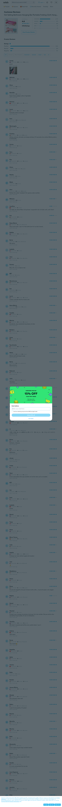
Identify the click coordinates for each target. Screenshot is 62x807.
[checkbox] (12, 411)
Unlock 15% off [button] (31, 415)
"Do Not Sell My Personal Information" (10, 801)
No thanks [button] (31, 418)
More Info (57, 804)
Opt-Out (51, 804)
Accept (46, 804)
